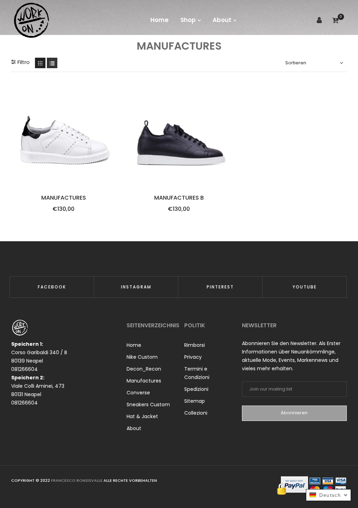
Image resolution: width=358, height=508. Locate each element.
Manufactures (144, 380)
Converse (138, 392)
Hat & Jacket (142, 416)
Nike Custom (142, 356)
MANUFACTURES (63, 197)
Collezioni (195, 412)
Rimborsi (194, 345)
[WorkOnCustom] (31, 20)
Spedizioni (196, 389)
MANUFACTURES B (179, 197)
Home (134, 345)
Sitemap (194, 401)
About (134, 428)
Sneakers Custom (148, 404)
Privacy (193, 356)
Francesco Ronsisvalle (77, 480)
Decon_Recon (144, 368)
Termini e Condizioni (196, 373)
